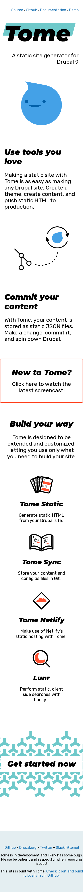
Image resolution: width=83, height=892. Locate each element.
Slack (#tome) (67, 847)
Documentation (53, 10)
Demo (74, 10)
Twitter (46, 847)
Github (31, 10)
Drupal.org (28, 847)
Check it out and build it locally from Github (53, 873)
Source (17, 10)
